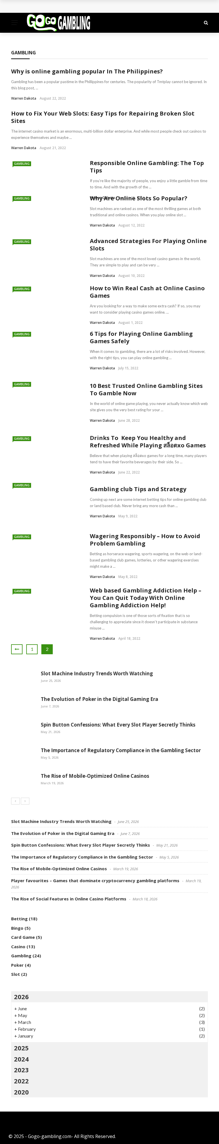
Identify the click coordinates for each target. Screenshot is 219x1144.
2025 (21, 1048)
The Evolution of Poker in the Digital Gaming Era (99, 699)
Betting (19, 918)
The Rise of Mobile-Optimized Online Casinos (95, 776)
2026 (21, 996)
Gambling (22, 164)
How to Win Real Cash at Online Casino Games (147, 291)
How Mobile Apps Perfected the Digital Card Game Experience (86, 6)
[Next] (25, 801)
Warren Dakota (23, 98)
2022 (21, 1081)
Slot (15, 974)
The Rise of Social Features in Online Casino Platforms (68, 899)
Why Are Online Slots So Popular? (138, 198)
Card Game (23, 937)
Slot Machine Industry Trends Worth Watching (97, 673)
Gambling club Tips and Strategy (138, 489)
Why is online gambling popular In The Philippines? (87, 71)
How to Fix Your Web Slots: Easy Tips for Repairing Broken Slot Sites (102, 117)
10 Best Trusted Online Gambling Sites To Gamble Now (146, 389)
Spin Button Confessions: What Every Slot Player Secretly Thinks (118, 724)
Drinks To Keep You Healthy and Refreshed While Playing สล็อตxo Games (148, 441)
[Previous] (15, 801)
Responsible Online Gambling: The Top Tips (147, 166)
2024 (21, 1059)
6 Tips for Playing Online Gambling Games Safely (141, 337)
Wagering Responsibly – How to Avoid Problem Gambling (145, 539)
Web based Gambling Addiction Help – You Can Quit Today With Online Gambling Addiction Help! (145, 598)
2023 (21, 1069)
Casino (18, 946)
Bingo (17, 928)
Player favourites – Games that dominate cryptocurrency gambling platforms (95, 880)
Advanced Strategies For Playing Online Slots (148, 244)
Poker (17, 965)
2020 (21, 1092)
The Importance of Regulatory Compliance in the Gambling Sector (121, 750)
